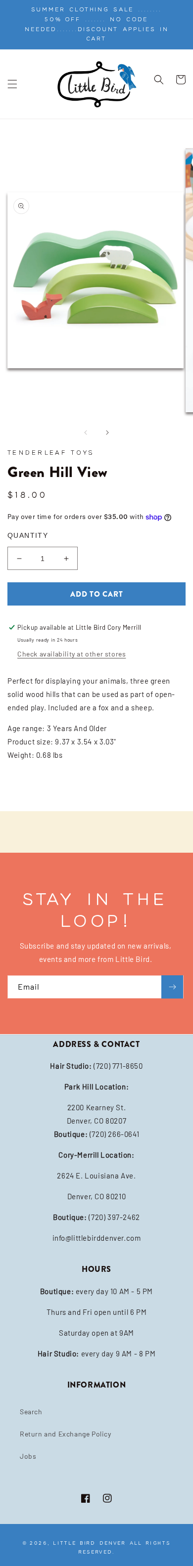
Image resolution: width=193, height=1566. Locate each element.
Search (31, 1411)
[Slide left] (85, 432)
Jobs (28, 1456)
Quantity (27, 535)
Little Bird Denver (89, 1543)
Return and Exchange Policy (65, 1434)
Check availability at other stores (71, 654)
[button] (12, 84)
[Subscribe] (172, 987)
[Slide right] (107, 432)
